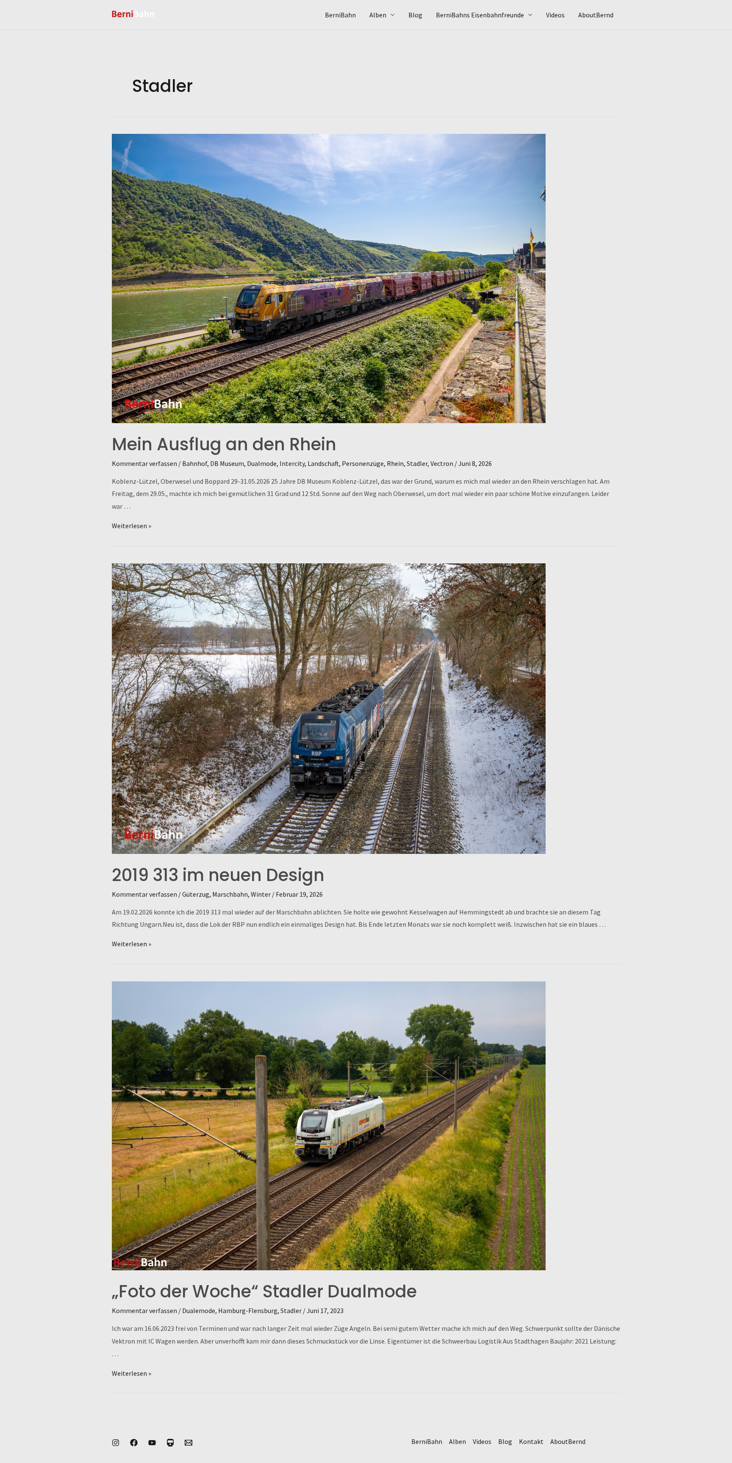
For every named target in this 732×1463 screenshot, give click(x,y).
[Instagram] (115, 1442)
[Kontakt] (188, 1442)
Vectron (441, 463)
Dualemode (198, 1310)
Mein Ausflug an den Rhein (224, 444)
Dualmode (262, 463)
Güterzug (195, 894)
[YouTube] (152, 1442)
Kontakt (531, 1441)
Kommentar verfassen (144, 463)
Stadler (417, 463)
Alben (377, 15)
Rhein (395, 463)
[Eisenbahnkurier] (170, 1442)
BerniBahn (340, 15)
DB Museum (227, 463)
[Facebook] (134, 1442)
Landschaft (323, 463)
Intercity (292, 463)
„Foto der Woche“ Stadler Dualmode (264, 1291)
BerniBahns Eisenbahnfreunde (480, 15)
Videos (555, 15)
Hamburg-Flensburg (247, 1310)
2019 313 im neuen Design (218, 875)
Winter (261, 894)
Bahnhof (194, 463)
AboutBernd (595, 15)
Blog (415, 15)
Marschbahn (230, 894)
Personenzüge (363, 463)
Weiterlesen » (131, 525)
